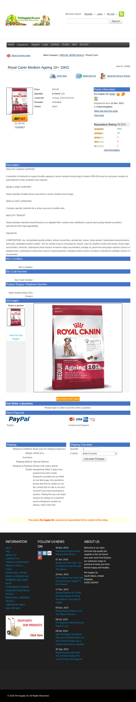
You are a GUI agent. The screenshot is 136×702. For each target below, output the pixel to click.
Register (88, 14)
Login (100, 14)
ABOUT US (11, 555)
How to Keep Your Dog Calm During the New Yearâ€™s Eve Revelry (69, 581)
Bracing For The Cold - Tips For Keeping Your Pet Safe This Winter (69, 566)
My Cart (110, 14)
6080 (112, 94)
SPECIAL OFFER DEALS (72, 55)
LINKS (9, 569)
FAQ (8, 551)
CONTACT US (12, 558)
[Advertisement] (68, 680)
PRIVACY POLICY (14, 565)
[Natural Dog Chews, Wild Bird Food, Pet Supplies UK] (28, 19)
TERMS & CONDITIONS (17, 562)
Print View (61, 76)
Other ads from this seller (106, 111)
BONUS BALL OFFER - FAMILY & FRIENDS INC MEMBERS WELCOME (17, 576)
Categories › (23, 44)
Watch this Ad (89, 76)
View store (99, 115)
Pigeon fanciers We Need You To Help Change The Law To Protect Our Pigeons (69, 655)
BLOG (9, 583)
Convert (20, 127)
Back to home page (21, 55)
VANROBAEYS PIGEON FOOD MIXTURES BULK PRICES (17, 590)
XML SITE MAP (13, 608)
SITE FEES (84, 44)
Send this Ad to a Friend (118, 76)
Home (11, 44)
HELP (74, 44)
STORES (65, 44)
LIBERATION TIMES (15, 605)
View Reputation (112, 150)
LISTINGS (55, 44)
